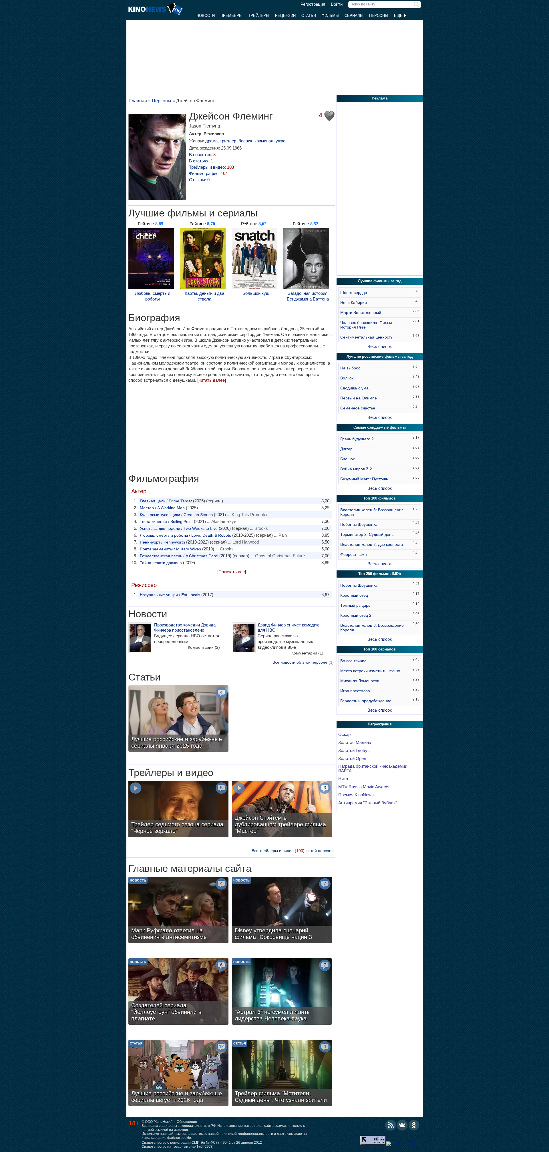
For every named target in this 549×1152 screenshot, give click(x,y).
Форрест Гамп (353, 554)
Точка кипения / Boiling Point (166, 521)
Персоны (378, 15)
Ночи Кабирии (353, 302)
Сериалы (354, 15)
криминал (263, 140)
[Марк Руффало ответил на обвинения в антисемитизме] (178, 911)
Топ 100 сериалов (379, 649)
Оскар (344, 734)
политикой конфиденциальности (246, 1134)
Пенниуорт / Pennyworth (162, 542)
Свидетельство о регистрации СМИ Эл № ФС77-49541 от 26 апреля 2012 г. (203, 1143)
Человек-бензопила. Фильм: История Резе (366, 324)
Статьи (308, 15)
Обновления (187, 1122)
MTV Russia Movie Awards (363, 787)
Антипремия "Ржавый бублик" (367, 803)
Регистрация (313, 4)
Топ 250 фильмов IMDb (379, 574)
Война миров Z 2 (356, 469)
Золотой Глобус (354, 750)
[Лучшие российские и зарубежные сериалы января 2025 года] (178, 719)
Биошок (347, 459)
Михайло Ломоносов (359, 681)
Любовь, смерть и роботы (152, 296)
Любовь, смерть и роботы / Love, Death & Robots (185, 535)
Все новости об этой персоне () (303, 662)
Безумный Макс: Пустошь (364, 479)
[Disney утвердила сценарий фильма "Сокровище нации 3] (282, 911)
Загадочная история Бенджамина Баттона (308, 296)
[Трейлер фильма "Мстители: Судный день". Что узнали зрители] (282, 1074)
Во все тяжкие (353, 660)
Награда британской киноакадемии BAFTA (372, 768)
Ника (343, 779)
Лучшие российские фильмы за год (380, 356)
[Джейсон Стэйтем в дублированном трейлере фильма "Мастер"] (282, 810)
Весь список (379, 346)
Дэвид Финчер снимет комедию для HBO (288, 627)
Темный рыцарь (355, 605)
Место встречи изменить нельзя (370, 670)
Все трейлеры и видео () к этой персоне (293, 850)
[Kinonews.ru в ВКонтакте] (402, 1125)
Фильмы (330, 15)
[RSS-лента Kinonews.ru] (390, 1125)
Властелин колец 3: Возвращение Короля (372, 512)
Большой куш (255, 293)
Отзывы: (199, 179)
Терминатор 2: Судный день (366, 534)
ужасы (282, 140)
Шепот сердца (353, 292)
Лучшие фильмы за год (379, 281)
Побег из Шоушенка (358, 524)
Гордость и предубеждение (365, 701)
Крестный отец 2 (355, 615)
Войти (337, 4)
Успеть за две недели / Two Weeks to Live (179, 528)
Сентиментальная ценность (366, 337)
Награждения (380, 724)
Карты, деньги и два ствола (204, 296)
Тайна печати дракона (161, 562)
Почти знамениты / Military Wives (170, 549)
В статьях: (201, 160)
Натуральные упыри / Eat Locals (170, 594)
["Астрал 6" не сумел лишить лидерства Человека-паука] (282, 992)
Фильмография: (208, 173)
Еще (399, 15)
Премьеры (231, 15)
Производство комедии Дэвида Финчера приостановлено (185, 627)
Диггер (346, 449)
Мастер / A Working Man (162, 508)
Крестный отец (354, 595)
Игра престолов (355, 691)
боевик (245, 140)
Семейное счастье (357, 408)
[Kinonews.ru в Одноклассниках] (414, 1125)
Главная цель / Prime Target (166, 501)
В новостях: (202, 154)
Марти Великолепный (360, 312)
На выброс (350, 368)
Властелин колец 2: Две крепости (371, 544)
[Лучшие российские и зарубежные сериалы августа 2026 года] (178, 1074)
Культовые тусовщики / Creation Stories (176, 514)
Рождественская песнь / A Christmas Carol (179, 556)
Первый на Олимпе (358, 398)
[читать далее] (211, 380)
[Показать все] (231, 571)
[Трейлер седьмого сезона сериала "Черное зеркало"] (178, 810)
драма (211, 140)
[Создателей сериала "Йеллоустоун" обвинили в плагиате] (178, 992)
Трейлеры (258, 15)
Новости (205, 15)
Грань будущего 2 (357, 439)
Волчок (346, 378)
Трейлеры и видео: (211, 167)
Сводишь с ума (354, 388)
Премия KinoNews (356, 795)
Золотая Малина (354, 742)
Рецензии (285, 15)
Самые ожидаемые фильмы (379, 427)
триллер (228, 140)
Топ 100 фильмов (379, 498)
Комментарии (204, 647)
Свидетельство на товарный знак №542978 (177, 1147)
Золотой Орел (352, 758)
